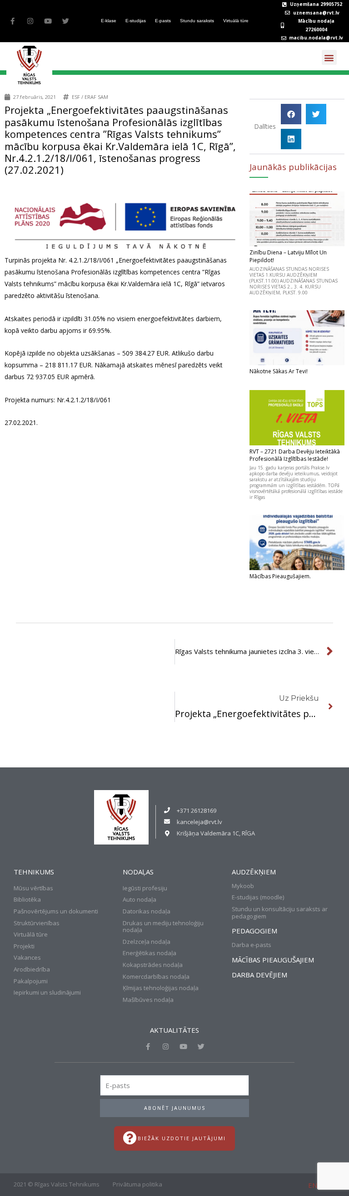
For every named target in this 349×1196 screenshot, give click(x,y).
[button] (329, 57)
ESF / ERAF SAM (90, 96)
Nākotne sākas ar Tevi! (278, 371)
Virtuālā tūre (236, 20)
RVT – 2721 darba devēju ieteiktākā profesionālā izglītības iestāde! (294, 455)
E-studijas (135, 20)
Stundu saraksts (197, 20)
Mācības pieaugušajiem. (280, 576)
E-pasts (163, 20)
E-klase (108, 20)
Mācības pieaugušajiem (273, 959)
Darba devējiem (259, 974)
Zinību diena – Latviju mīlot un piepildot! (288, 256)
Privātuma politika (137, 1184)
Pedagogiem (254, 930)
